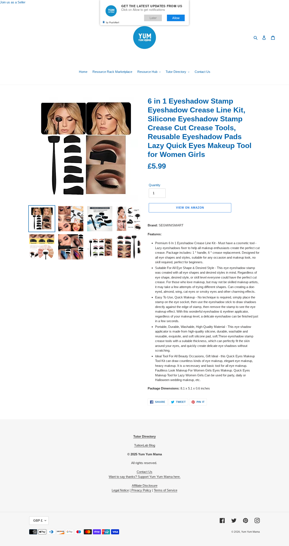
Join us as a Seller (12, 2)
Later (153, 17)
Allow (176, 17)
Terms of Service (165, 490)
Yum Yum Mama (250, 531)
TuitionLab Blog (144, 445)
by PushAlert (112, 22)
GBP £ (38, 520)
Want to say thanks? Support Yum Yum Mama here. (144, 476)
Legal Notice (120, 490)
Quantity (154, 185)
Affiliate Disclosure (144, 485)
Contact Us (144, 472)
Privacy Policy (141, 490)
